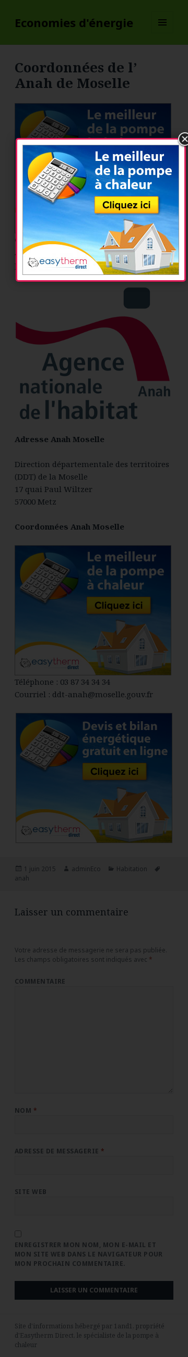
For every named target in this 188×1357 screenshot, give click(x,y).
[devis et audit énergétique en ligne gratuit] (100, 208)
